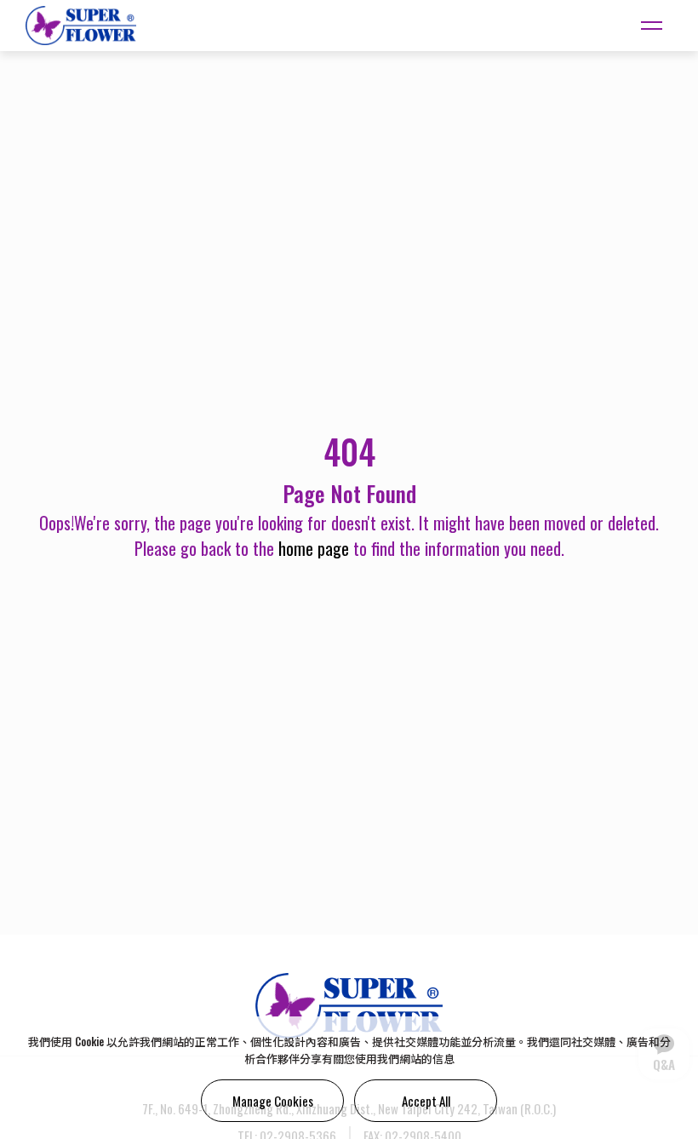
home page (313, 548)
